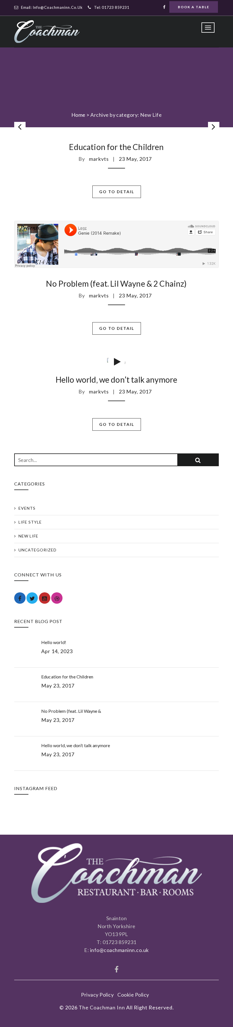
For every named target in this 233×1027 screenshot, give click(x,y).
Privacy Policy (97, 994)
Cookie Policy (133, 994)
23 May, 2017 (135, 159)
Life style (30, 522)
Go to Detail (116, 191)
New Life (28, 536)
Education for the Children (116, 147)
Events (27, 508)
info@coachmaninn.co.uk (58, 7)
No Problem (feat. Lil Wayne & (71, 711)
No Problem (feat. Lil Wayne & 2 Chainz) (116, 283)
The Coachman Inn (102, 1007)
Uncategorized (37, 549)
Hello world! (53, 642)
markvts (99, 159)
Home (78, 115)
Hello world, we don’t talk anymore (116, 379)
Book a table (193, 7)
